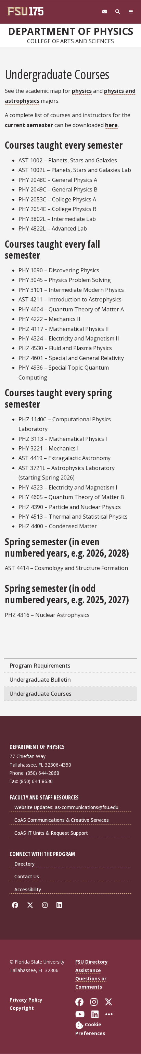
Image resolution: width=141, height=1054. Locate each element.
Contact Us (26, 876)
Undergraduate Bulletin (40, 679)
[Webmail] (105, 12)
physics (82, 91)
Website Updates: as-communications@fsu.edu (66, 807)
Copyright (22, 1008)
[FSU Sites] (130, 12)
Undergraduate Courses (41, 693)
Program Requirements (40, 665)
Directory (24, 863)
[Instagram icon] (46, 905)
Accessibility (27, 889)
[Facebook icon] (16, 905)
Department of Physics (70, 31)
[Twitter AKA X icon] (31, 905)
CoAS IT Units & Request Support (51, 833)
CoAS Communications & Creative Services (61, 820)
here (111, 125)
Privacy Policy (26, 999)
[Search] (118, 12)
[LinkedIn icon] (60, 905)
